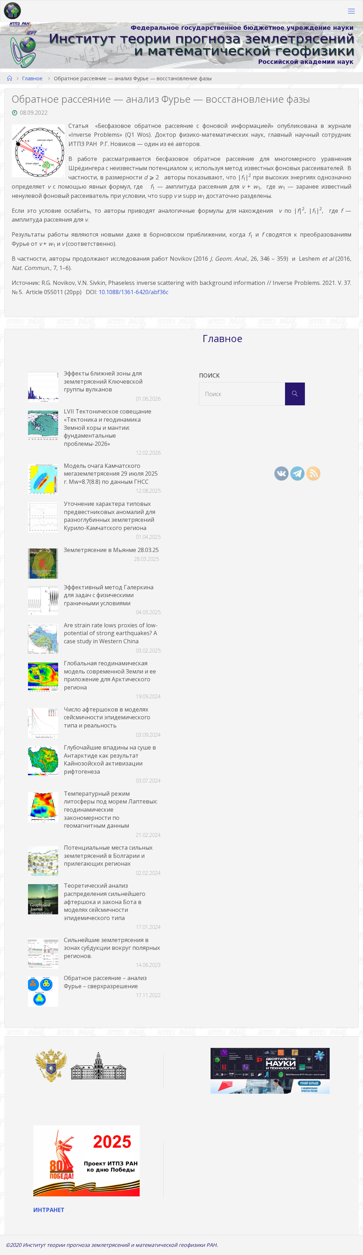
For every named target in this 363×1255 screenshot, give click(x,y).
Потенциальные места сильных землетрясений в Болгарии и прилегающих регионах (108, 855)
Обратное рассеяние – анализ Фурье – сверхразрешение (105, 982)
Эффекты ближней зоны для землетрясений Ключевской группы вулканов (103, 381)
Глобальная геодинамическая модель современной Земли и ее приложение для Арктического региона (110, 675)
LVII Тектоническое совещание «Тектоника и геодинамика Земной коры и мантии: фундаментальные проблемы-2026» (107, 427)
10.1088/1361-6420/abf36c (133, 292)
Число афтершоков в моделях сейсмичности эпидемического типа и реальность (107, 717)
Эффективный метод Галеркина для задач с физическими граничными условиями (108, 595)
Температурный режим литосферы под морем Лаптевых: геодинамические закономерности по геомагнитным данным (110, 809)
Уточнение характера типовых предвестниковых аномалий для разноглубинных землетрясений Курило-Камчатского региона (109, 516)
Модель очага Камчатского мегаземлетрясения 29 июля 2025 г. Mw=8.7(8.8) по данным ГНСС (111, 474)
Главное (32, 78)
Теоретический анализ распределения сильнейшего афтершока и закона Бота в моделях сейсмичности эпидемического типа (104, 901)
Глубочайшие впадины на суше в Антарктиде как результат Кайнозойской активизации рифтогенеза (110, 759)
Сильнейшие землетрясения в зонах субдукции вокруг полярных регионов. (112, 948)
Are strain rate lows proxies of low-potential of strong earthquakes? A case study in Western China (111, 633)
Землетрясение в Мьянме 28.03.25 (111, 550)
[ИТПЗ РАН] (12, 11)
